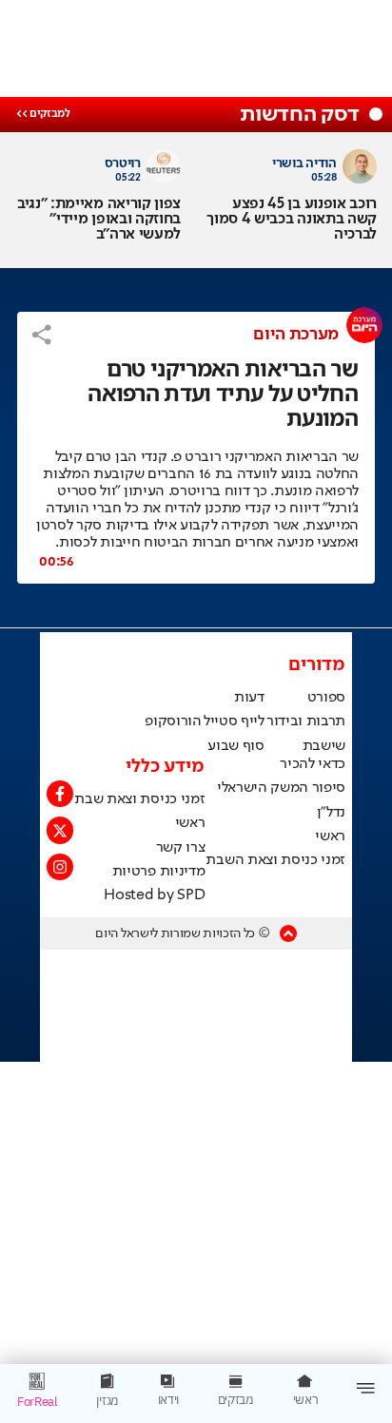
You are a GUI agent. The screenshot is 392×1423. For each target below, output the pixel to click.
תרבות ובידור (305, 721)
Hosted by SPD (154, 895)
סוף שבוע (235, 746)
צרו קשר (181, 848)
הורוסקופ (173, 721)
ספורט (326, 697)
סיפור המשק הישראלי (281, 788)
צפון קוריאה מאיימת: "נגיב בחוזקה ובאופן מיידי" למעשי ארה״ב (99, 219)
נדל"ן (331, 812)
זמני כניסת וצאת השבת (275, 860)
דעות (249, 697)
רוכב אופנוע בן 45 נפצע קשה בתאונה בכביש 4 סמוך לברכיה (291, 219)
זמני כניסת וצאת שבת (139, 799)
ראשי (330, 836)
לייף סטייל (234, 721)
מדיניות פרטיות (159, 871)
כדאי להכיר (312, 764)
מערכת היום (296, 334)
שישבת (324, 746)
